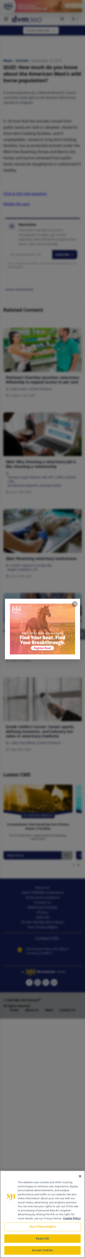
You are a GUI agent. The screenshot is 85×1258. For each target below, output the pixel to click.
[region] (42, 1214)
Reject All (42, 1238)
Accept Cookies (42, 1250)
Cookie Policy (72, 1218)
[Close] (80, 1176)
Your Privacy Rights (42, 1226)
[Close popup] (75, 604)
